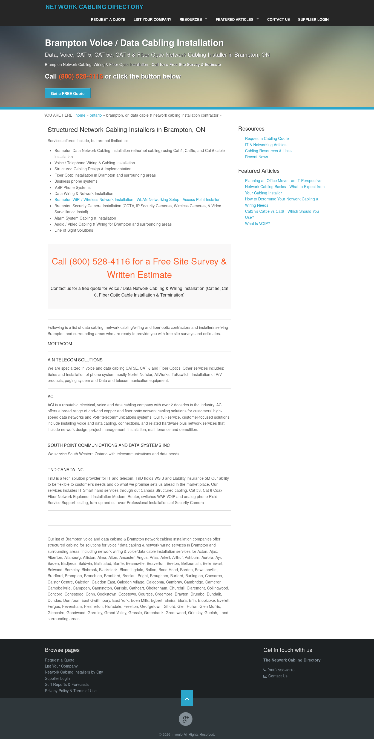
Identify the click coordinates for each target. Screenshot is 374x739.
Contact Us (278, 19)
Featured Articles (235, 19)
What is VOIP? (257, 223)
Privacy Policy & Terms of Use (71, 690)
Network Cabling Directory (94, 6)
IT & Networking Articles (265, 144)
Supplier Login (313, 19)
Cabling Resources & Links (268, 150)
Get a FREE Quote (68, 93)
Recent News (256, 156)
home (80, 115)
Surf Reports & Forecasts (67, 684)
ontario (96, 115)
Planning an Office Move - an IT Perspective (283, 180)
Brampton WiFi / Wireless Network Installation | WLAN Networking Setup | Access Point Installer (137, 199)
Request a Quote (108, 19)
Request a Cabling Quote (267, 138)
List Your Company (152, 19)
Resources (191, 19)
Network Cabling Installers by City (74, 672)
